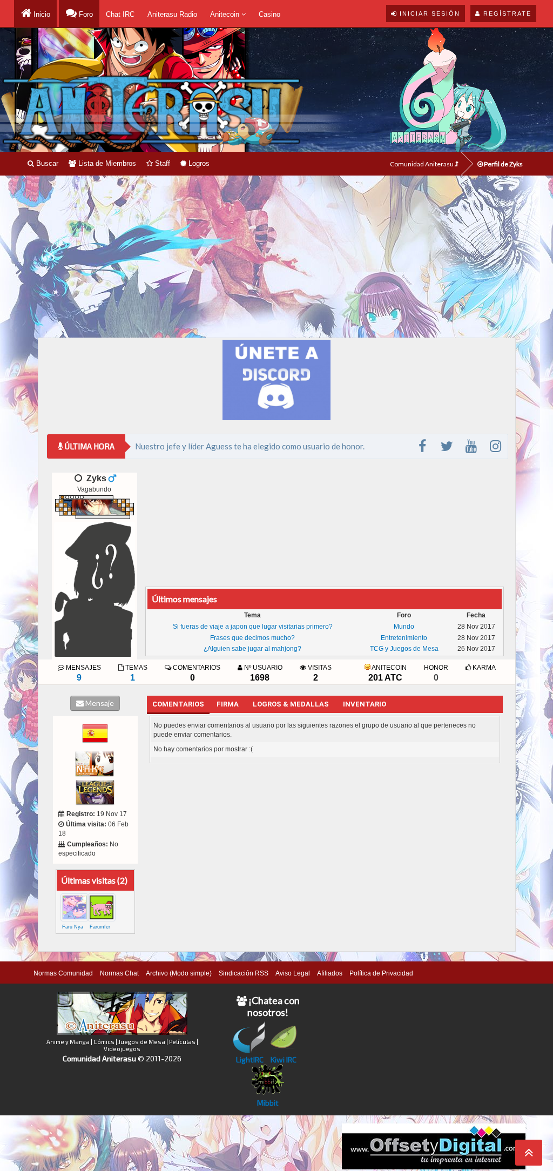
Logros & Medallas (291, 704)
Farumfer (100, 927)
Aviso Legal (292, 973)
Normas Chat (119, 973)
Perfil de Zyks (503, 164)
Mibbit (268, 1102)
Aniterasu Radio (172, 14)
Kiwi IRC (283, 1059)
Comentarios (178, 704)
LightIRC (250, 1059)
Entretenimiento (404, 638)
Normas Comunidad (63, 973)
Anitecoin (225, 14)
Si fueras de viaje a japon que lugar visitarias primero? (253, 626)
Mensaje (99, 703)
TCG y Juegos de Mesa (404, 648)
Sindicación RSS (243, 973)
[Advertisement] (276, 256)
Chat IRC (120, 14)
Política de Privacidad (381, 973)
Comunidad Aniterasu (422, 164)
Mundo (404, 626)
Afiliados (329, 973)
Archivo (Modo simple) (179, 973)
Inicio (40, 14)
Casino (269, 14)
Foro (85, 14)
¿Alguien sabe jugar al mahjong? (252, 648)
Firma (228, 704)
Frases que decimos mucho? (252, 638)
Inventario (364, 704)
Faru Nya (72, 927)
